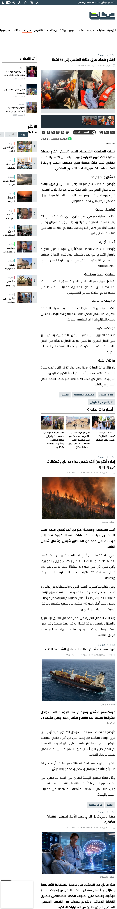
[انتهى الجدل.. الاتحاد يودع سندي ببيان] (32, 89)
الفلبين (65, 394)
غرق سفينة (95, 804)
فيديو (71, 30)
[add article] (31, 2)
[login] (19, 2)
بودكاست (52, 30)
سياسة (90, 30)
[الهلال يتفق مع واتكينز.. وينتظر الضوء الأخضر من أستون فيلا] (32, 71)
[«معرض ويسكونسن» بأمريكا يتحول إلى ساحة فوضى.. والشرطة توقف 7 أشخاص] (32, 107)
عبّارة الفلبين (106, 394)
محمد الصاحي (109, 143)
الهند (110, 804)
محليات (101, 30)
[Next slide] (45, 91)
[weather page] (25, 2)
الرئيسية (111, 30)
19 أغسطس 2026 (19, 78)
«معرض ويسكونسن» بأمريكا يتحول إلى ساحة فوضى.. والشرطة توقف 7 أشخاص (14, 109)
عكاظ (110, 55)
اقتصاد (80, 30)
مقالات (16, 30)
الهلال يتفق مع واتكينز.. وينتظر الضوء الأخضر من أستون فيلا (15, 73)
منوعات (27, 30)
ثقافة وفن (39, 30)
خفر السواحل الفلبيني (101, 402)
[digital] (37, 2)
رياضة (63, 30)
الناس (11, 294)
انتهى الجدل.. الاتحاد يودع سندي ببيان (14, 91)
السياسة (10, 277)
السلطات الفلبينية (84, 394)
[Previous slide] (110, 91)
